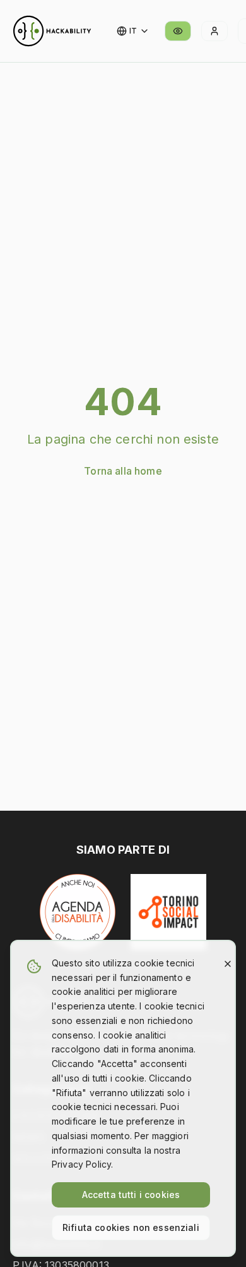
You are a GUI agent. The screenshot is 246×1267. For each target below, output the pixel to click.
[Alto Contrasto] (178, 31)
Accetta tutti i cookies (131, 1194)
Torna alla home (122, 471)
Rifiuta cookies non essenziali (130, 1227)
